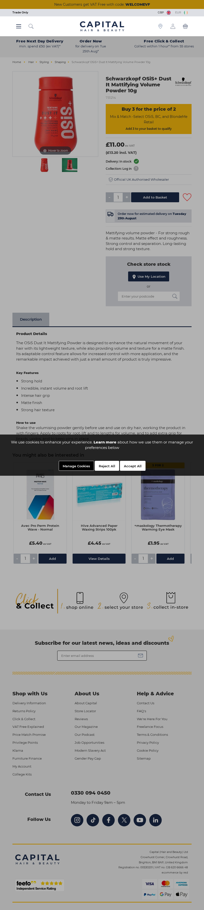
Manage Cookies (76, 466)
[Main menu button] (18, 26)
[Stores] (160, 26)
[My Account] (173, 26)
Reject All (107, 466)
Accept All (133, 466)
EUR (179, 12)
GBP (161, 12)
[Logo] (102, 26)
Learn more (105, 442)
